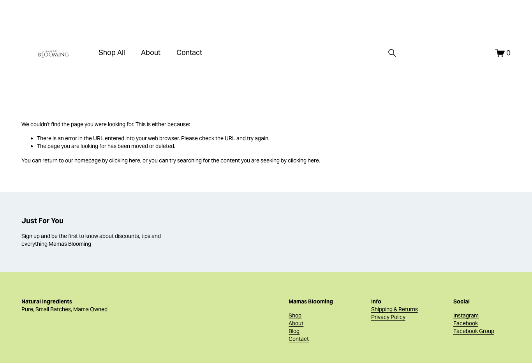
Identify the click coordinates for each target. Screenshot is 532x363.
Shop (295, 315)
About (150, 52)
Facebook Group (473, 331)
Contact (189, 52)
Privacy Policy (388, 317)
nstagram (467, 315)
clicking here (124, 160)
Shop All (112, 52)
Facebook (465, 323)
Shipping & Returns (394, 309)
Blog (294, 331)
